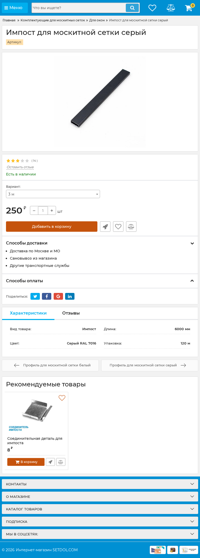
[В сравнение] (131, 226)
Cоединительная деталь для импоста (35, 443)
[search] (132, 8)
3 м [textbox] (11, 194)
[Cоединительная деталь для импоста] (36, 414)
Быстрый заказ (105, 226)
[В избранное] (118, 226)
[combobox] (53, 194)
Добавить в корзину (51, 226)
